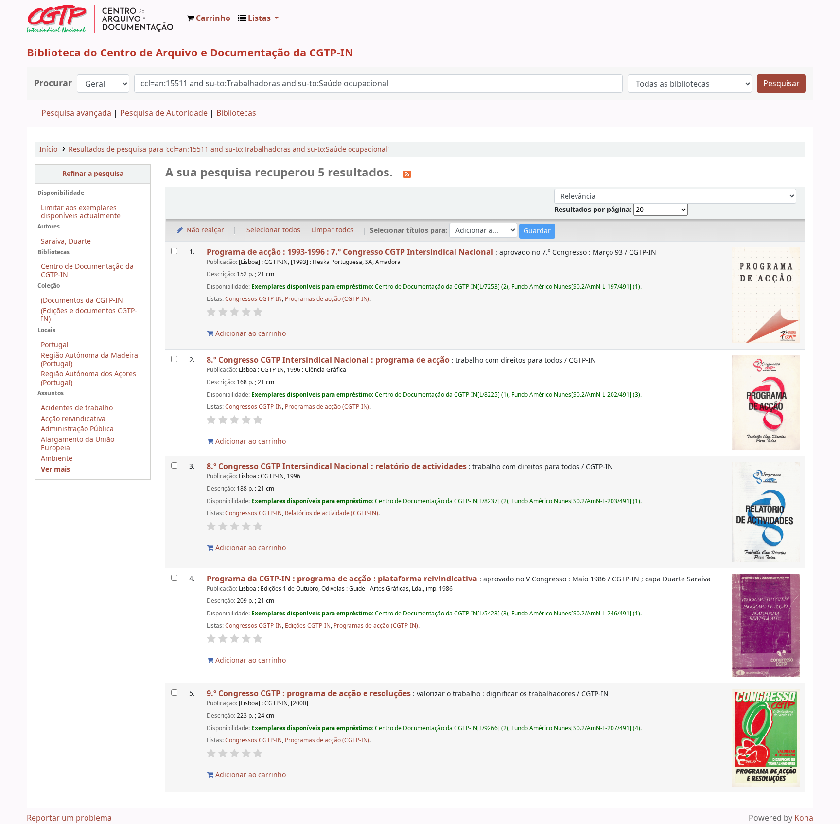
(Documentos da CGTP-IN (82, 301)
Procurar (53, 83)
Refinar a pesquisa (92, 174)
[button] (208, 18)
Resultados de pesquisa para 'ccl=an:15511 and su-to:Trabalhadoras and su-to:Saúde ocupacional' (229, 149)
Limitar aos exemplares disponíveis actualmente (81, 212)
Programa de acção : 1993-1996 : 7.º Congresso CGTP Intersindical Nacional (350, 252)
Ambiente (56, 459)
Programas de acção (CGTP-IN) (327, 299)
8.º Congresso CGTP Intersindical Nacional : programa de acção (328, 360)
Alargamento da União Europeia (77, 444)
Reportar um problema (69, 818)
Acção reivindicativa (73, 419)
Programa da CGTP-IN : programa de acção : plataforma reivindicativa (342, 578)
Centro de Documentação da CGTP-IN (87, 271)
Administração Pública (77, 429)
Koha (803, 818)
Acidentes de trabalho (77, 408)
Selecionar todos (273, 230)
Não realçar (204, 230)
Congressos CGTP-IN (253, 299)
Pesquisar (781, 83)
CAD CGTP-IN (100, 18)
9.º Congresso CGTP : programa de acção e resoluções (309, 693)
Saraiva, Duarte (66, 241)
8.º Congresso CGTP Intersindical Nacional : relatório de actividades (337, 466)
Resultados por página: (593, 210)
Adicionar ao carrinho (249, 334)
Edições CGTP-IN (308, 625)
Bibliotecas (236, 113)
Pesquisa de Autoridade (164, 113)
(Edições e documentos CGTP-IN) (89, 315)
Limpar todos (332, 230)
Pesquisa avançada (76, 113)
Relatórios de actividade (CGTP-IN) (331, 513)
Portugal (55, 345)
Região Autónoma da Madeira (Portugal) (89, 360)
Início (48, 149)
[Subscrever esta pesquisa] (407, 173)
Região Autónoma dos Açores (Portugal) (88, 378)
